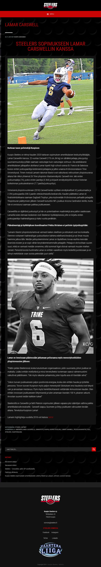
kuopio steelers (55, 429)
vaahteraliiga (17, 432)
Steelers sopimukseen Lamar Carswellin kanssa (50, 46)
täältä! (50, 417)
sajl (88, 429)
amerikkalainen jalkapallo (25, 429)
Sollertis (61, 564)
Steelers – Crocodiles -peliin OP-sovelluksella (20, 469)
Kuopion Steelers (53, 564)
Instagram (54, 532)
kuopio (46, 429)
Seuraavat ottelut (11, 462)
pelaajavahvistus (80, 429)
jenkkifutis (40, 429)
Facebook (47, 532)
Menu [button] (52, 14)
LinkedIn (55, 538)
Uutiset (23, 427)
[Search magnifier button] (94, 449)
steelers (8, 432)
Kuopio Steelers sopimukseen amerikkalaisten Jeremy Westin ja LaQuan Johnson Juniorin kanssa (37, 476)
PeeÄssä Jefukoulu (11, 472)
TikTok (47, 538)
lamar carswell (67, 429)
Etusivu (17, 427)
